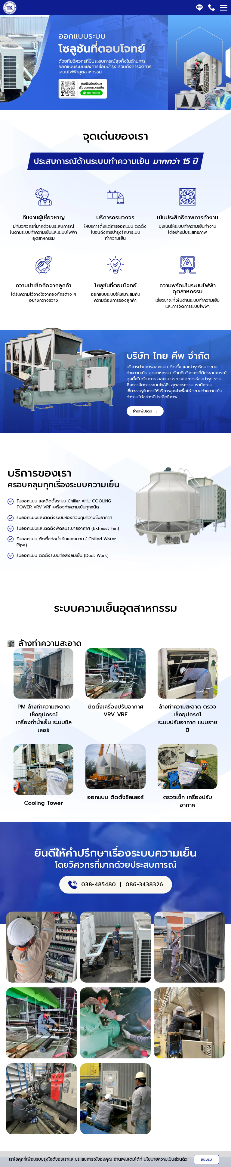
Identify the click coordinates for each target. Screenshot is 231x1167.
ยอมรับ (206, 1159)
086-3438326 (144, 884)
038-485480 (98, 884)
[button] (17, 63)
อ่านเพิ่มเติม (145, 411)
